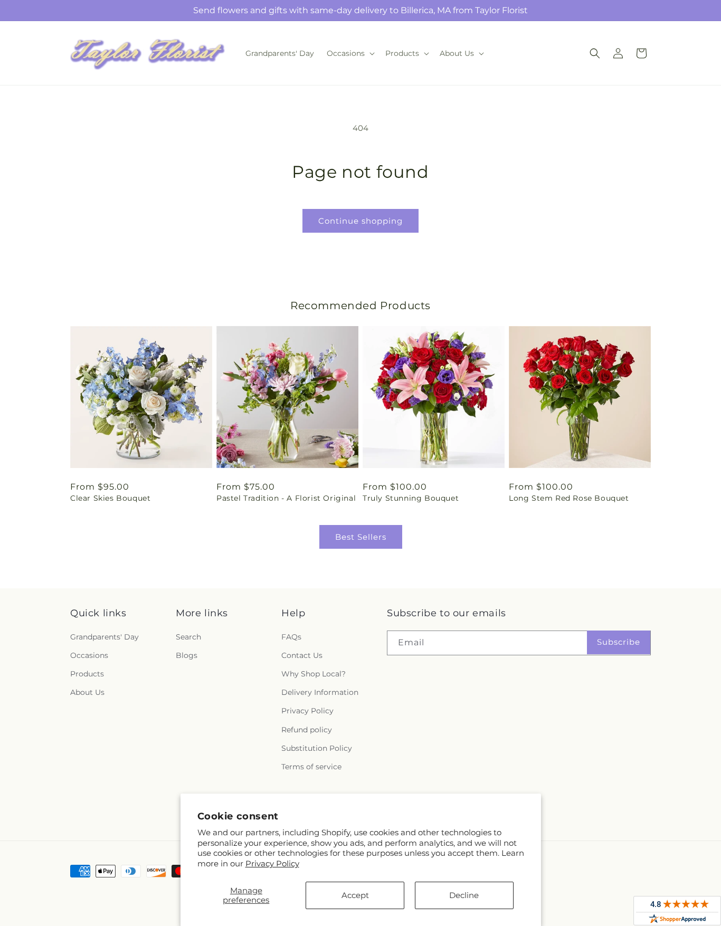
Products (87, 674)
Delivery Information (319, 692)
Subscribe (618, 642)
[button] (349, 53)
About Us (87, 692)
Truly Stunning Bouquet (411, 498)
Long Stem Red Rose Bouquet (569, 498)
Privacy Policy (272, 863)
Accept (355, 895)
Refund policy (306, 729)
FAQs (291, 637)
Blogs (186, 655)
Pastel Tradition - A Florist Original (286, 498)
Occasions (89, 655)
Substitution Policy (316, 748)
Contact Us (301, 655)
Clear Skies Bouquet (110, 498)
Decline (464, 895)
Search (188, 637)
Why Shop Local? (313, 674)
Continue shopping (360, 221)
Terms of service (311, 766)
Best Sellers (360, 537)
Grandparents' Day (104, 637)
